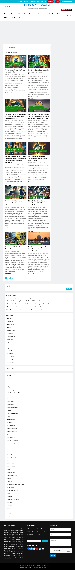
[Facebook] (28, 548)
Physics (9, 460)
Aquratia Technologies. (26, 567)
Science (45, 13)
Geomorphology (11, 425)
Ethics (8, 416)
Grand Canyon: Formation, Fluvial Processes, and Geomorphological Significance (27, 309)
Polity (25, 13)
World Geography (11, 514)
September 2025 (11, 336)
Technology (51, 13)
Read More (7, 95)
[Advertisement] (37, 33)
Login (57, 1)
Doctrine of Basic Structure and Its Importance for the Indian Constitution (39, 72)
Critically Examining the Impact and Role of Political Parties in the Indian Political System (38, 203)
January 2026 (10, 327)
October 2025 (10, 333)
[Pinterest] (37, 548)
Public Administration (11, 111)
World (58, 13)
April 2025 (9, 351)
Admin (7, 74)
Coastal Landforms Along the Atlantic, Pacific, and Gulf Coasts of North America (27, 301)
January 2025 (10, 359)
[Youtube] (43, 548)
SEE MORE (9, 481)
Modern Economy (11, 452)
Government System (34, 241)
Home (6, 47)
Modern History (10, 455)
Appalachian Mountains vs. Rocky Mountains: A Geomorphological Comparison (26, 307)
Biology (8, 387)
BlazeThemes (42, 567)
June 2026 (9, 318)
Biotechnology (10, 390)
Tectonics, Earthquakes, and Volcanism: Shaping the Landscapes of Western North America (29, 298)
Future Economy (11, 419)
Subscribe (50, 1)
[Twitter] (31, 548)
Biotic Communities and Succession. (16, 393)
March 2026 (10, 321)
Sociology (21, 17)
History (20, 13)
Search (8, 286)
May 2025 (9, 348)
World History (10, 517)
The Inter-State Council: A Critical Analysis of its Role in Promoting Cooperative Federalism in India (38, 116)
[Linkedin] (40, 548)
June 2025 (9, 345)
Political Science (10, 64)
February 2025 (10, 356)
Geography (13, 13)
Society (8, 493)
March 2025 (10, 354)
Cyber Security (10, 404)
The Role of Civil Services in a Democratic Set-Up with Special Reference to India (14, 203)
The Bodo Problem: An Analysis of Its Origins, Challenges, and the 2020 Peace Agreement (15, 116)
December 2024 (10, 362)
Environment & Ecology (35, 13)
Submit (53, 555)
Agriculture (9, 375)
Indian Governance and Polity (13, 62)
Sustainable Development (13, 499)
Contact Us (25, 1)
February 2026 (10, 324)
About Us (20, 1)
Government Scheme (12, 428)
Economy (6, 13)
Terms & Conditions (41, 1)
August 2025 (10, 339)
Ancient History (10, 378)
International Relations (12, 446)
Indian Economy (11, 437)
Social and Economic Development (15, 484)
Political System (19, 64)
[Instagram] (34, 548)
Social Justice (13, 243)
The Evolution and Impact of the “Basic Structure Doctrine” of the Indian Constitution (38, 249)
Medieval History (11, 449)
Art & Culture (10, 381)
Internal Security (10, 109)
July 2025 (9, 342)
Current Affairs (10, 401)
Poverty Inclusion (11, 472)
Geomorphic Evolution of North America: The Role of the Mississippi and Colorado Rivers (29, 304)
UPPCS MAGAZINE (37, 4)
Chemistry (9, 396)
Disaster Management (12, 407)
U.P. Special (7, 17)
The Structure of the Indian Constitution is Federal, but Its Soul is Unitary (37, 158)
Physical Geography (11, 457)
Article (8, 384)
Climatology (10, 398)
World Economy (11, 511)
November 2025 (11, 330)
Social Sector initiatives (12, 490)
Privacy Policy (32, 1)
